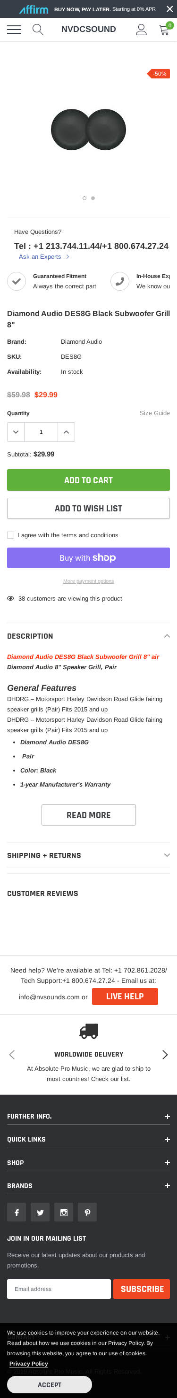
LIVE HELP (125, 996)
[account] (141, 29)
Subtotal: (19, 454)
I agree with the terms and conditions (67, 535)
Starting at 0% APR (105, 9)
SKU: (14, 356)
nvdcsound (88, 29)
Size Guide (155, 413)
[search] (38, 29)
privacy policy (28, 1363)
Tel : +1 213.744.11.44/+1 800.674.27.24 (91, 246)
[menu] (14, 30)
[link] (16, 1212)
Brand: (16, 341)
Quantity (18, 413)
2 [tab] (93, 198)
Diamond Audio (81, 341)
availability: (24, 371)
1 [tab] (84, 198)
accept (49, 1385)
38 (21, 598)
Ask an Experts (41, 256)
